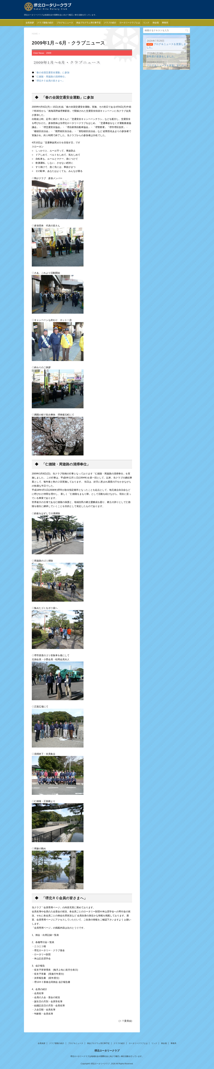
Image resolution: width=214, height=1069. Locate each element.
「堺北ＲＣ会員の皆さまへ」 (49, 80)
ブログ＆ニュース (65, 22)
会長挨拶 (30, 22)
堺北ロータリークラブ (107, 1050)
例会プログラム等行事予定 (88, 22)
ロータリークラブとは (130, 22)
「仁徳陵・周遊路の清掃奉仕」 (50, 76)
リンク (146, 22)
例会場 (156, 22)
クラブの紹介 (110, 22)
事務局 (165, 22)
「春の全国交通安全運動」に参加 (51, 72)
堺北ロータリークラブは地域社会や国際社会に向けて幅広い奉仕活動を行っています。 (107, 1056)
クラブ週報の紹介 (45, 22)
